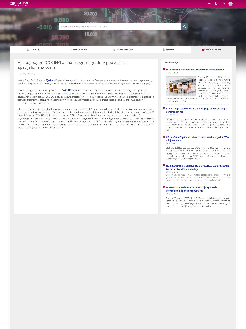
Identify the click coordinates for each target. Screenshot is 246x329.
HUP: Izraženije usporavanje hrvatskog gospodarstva (195, 69)
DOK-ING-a (67, 90)
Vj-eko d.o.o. (99, 93)
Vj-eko (49, 80)
